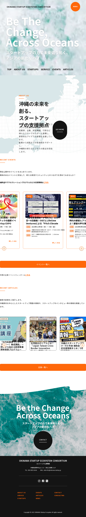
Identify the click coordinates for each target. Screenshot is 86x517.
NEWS (38, 498)
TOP (9, 69)
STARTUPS (32, 69)
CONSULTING (59, 495)
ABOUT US (19, 69)
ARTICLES (68, 69)
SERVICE (45, 69)
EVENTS (56, 69)
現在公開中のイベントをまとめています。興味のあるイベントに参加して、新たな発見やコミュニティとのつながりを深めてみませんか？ (38, 173)
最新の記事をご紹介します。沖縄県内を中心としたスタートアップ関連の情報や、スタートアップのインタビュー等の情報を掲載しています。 (42, 303)
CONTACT (58, 493)
